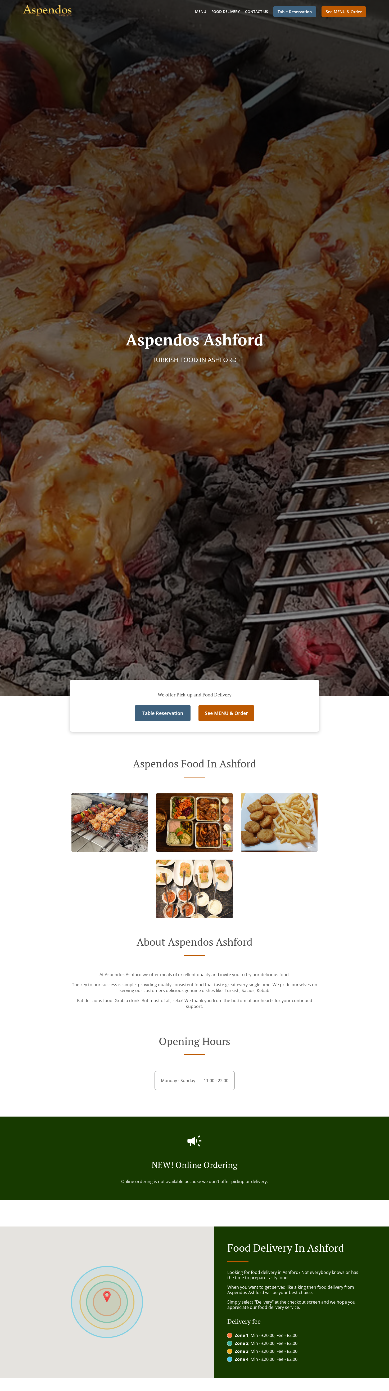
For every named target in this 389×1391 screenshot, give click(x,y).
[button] (109, 850)
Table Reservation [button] (295, 11)
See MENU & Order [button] (344, 11)
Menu (200, 11)
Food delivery (225, 11)
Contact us (256, 11)
